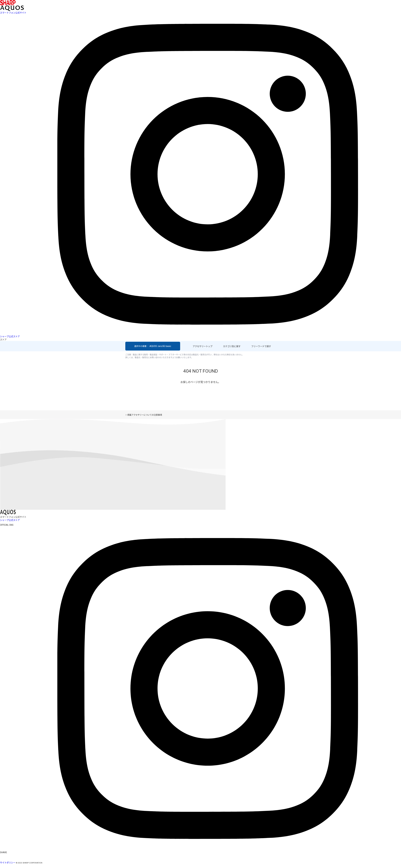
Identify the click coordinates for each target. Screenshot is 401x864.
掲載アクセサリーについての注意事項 (144, 415)
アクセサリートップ (202, 346)
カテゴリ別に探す (232, 346)
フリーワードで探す (261, 346)
